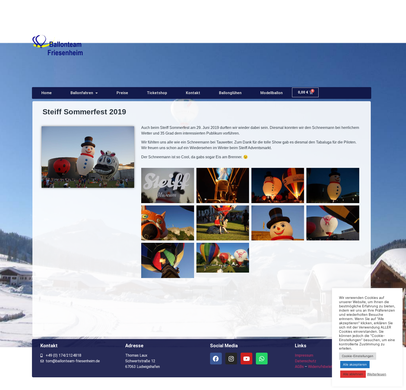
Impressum (304, 355)
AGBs (299, 366)
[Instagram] (231, 358)
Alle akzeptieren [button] (355, 364)
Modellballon (271, 93)
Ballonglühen (230, 93)
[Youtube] (246, 358)
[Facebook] (216, 358)
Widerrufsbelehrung (324, 366)
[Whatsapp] (262, 358)
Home (46, 93)
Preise (122, 93)
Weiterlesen (376, 374)
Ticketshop (157, 93)
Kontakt (193, 93)
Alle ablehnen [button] (353, 374)
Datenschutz (305, 361)
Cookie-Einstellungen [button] (357, 356)
